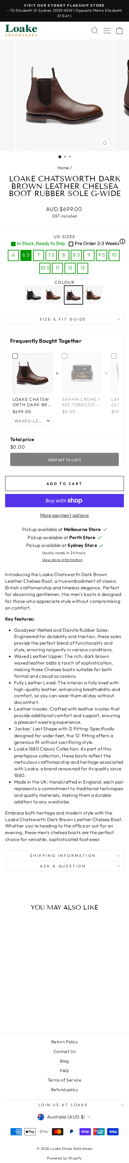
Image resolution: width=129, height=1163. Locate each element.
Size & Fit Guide (63, 319)
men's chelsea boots (59, 832)
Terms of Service (64, 1080)
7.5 (51, 255)
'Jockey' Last (28, 729)
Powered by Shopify (64, 1158)
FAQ (64, 1070)
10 (114, 255)
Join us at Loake (63, 1104)
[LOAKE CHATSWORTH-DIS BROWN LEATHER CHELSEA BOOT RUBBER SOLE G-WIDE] (94, 295)
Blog (64, 1061)
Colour (64, 282)
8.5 (76, 255)
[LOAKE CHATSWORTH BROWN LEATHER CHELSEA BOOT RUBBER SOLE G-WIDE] (54, 295)
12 (70, 268)
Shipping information (63, 855)
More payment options (64, 515)
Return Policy (64, 1042)
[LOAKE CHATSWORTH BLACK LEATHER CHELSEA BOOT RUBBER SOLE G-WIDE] (34, 295)
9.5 (101, 255)
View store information (62, 559)
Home (63, 167)
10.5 (45, 268)
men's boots (83, 594)
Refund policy (64, 1089)
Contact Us (64, 1051)
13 (83, 268)
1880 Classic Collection (53, 749)
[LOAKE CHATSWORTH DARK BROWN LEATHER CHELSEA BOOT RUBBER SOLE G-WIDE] (74, 295)
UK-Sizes (70, 240)
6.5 (25, 255)
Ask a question (63, 866)
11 (57, 268)
